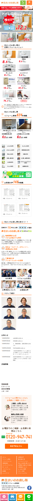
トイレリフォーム (7, 461)
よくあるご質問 (22, 469)
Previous (0, 26)
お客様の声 (21, 457)
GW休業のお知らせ (18, 341)
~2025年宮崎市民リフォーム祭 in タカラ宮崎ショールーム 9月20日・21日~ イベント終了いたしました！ (22, 352)
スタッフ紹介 (21, 471)
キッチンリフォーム (7, 465)
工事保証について (22, 467)
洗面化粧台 (5, 463)
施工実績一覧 (21, 459)
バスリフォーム (6, 469)
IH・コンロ (5, 467)
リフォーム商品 (6, 459)
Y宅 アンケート (23, 213)
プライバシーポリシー (21, 492)
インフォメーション (23, 461)
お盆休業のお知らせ (18, 338)
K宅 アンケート (7, 198)
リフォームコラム (22, 473)
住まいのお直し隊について (24, 463)
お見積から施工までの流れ (24, 465)
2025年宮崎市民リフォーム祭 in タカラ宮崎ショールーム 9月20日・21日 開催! (22, 358)
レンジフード (6, 473)
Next (32, 26)
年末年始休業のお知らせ (19, 348)
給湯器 (4, 471)
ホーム (4, 457)
